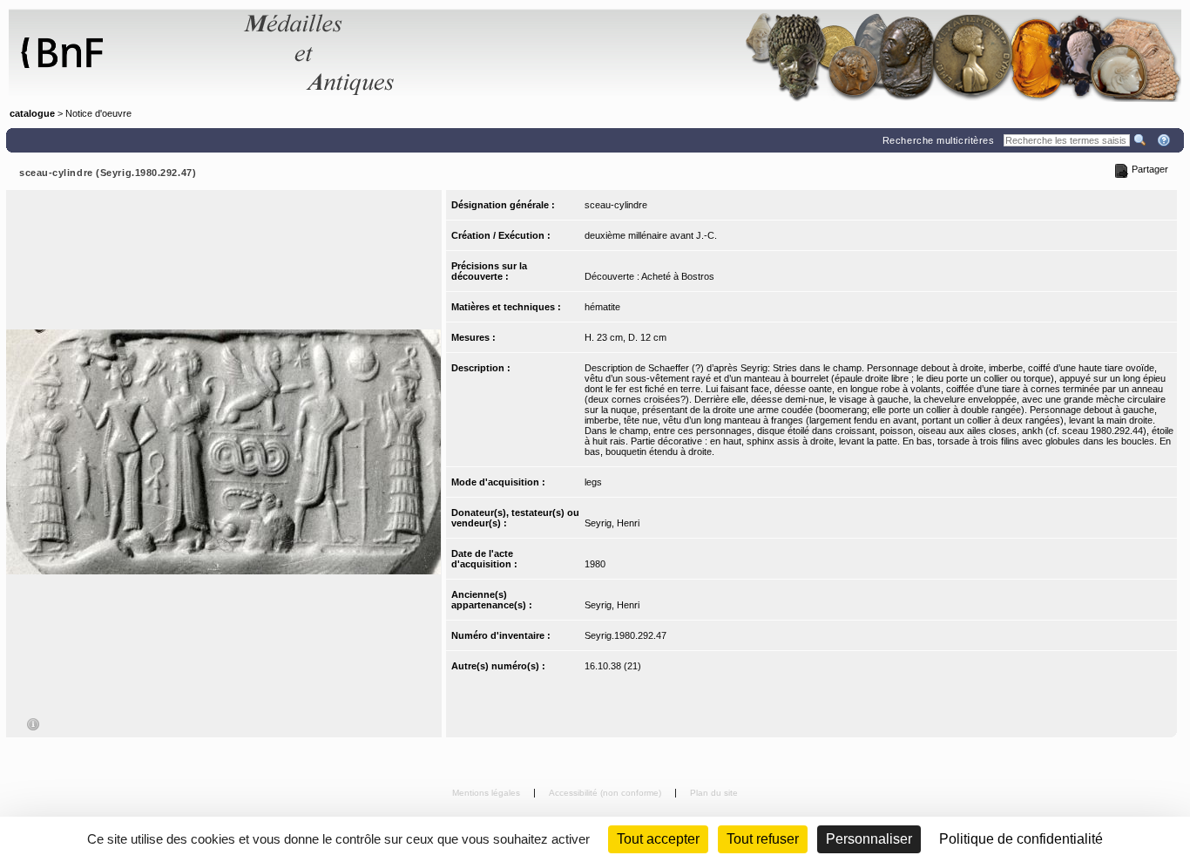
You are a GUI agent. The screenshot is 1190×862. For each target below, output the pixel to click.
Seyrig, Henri (612, 523)
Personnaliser (869, 838)
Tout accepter (658, 838)
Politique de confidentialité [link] (1021, 838)
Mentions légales (487, 793)
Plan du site (714, 793)
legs (593, 482)
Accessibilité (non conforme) (606, 793)
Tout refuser (763, 838)
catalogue (32, 113)
